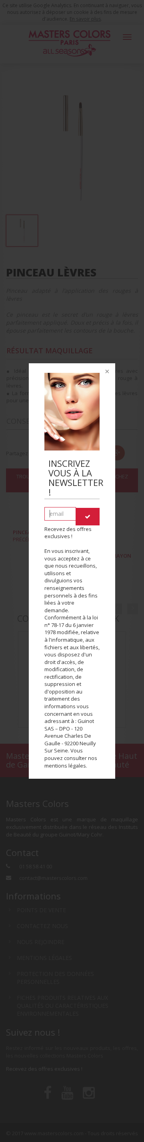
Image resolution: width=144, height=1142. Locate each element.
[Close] (106, 372)
